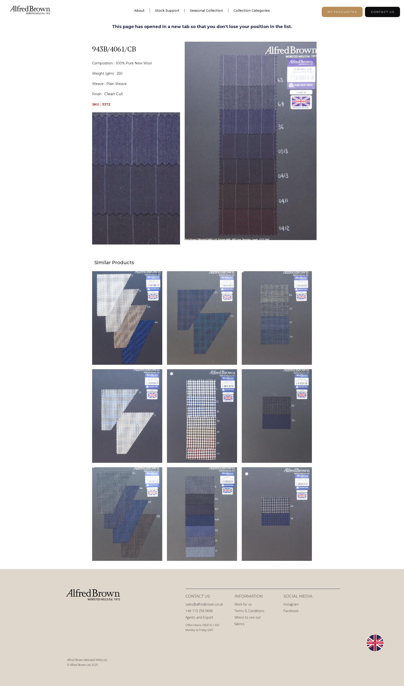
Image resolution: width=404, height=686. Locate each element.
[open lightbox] (251, 143)
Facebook (291, 611)
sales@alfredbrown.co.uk (204, 604)
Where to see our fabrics (247, 620)
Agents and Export (199, 617)
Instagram (291, 604)
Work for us (243, 604)
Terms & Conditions (249, 611)
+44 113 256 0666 (199, 611)
